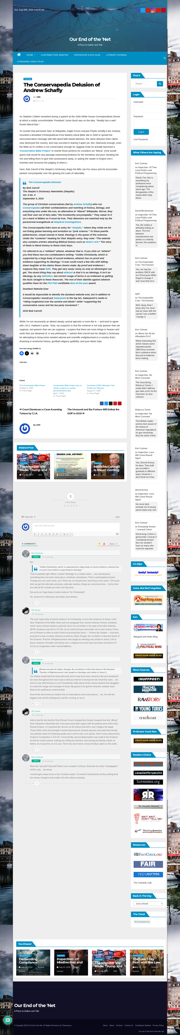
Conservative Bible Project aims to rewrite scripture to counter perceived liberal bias (67, 388)
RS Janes (35, 610)
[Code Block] (60, 534)
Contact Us (129, 1025)
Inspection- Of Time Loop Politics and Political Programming (146, 170)
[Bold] (35, 534)
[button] (165, 58)
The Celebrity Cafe (143, 883)
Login (117, 517)
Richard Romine (25, 955)
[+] (71, 534)
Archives (119, 1025)
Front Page (27, 79)
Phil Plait (52, 283)
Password (138, 116)
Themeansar (66, 1025)
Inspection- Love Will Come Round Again (144, 455)
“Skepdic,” (77, 227)
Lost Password (141, 139)
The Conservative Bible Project (32, 385)
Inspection (61, 955)
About (112, 1025)
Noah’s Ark (92, 242)
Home (30, 55)
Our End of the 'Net (90, 39)
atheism (68, 272)
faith (48, 269)
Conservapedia (31, 207)
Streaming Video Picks (30, 61)
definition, (47, 276)
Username (138, 102)
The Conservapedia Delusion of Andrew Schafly (61, 87)
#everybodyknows (142, 922)
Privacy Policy (158, 1025)
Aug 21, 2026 (140, 967)
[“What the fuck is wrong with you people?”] (148, 573)
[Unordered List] (53, 534)
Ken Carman (37, 553)
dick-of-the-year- (79, 283)
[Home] (19, 55)
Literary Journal (116, 55)
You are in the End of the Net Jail (151, 1031)
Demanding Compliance (28, 960)
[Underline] (42, 534)
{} (68, 534)
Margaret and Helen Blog (146, 637)
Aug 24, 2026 (64, 967)
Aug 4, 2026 (101, 475)
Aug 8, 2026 (64, 475)
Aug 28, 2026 (27, 967)
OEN (38, 97)
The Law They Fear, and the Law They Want (146, 962)
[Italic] (38, 534)
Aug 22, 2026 (27, 475)
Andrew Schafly (82, 204)
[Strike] (46, 534)
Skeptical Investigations (67, 222)
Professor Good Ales (87, 55)
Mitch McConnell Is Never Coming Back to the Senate (107, 471)
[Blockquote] (57, 534)
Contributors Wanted (54, 55)
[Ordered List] (49, 534)
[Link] (64, 534)
